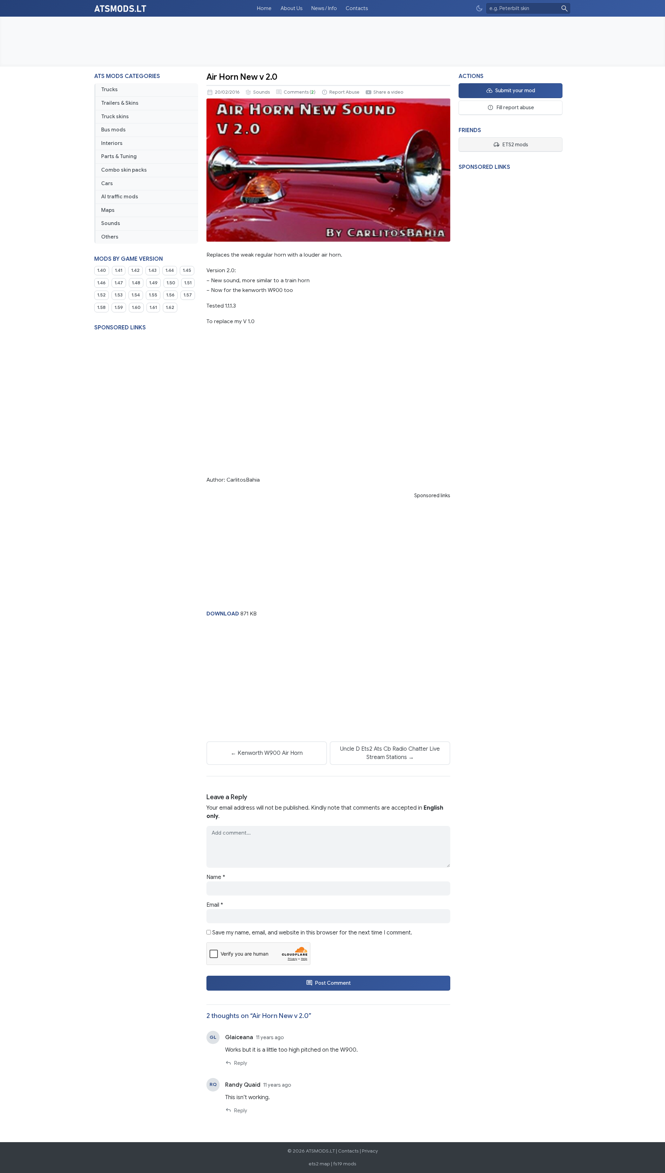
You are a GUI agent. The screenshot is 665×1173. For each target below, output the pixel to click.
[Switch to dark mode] (479, 8)
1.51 (188, 283)
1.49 (153, 283)
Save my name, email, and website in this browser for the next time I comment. (312, 932)
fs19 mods (344, 1164)
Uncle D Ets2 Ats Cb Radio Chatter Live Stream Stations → (390, 753)
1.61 (153, 307)
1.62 (170, 307)
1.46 (101, 283)
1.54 (136, 295)
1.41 (118, 270)
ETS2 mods (515, 144)
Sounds (110, 223)
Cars (107, 183)
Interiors (112, 143)
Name (215, 877)
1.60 (136, 307)
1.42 (135, 270)
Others (109, 237)
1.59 (119, 307)
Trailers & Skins (120, 103)
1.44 (170, 270)
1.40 (101, 270)
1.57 (188, 295)
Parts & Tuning (119, 156)
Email (214, 905)
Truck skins (115, 116)
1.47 (119, 283)
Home (264, 8)
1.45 (187, 270)
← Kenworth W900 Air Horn (267, 753)
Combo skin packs (124, 170)
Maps (108, 210)
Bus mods (113, 130)
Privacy (370, 1151)
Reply (240, 1063)
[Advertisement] (332, 41)
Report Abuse (344, 92)
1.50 (171, 283)
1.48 (136, 283)
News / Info (324, 8)
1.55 (153, 295)
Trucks (109, 89)
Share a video (388, 92)
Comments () (300, 92)
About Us (291, 8)
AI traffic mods (119, 196)
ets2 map (319, 1164)
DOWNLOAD (222, 613)
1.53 (119, 295)
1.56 (170, 295)
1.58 (101, 307)
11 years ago (270, 1037)
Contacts (357, 8)
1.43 (153, 270)
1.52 (101, 295)
